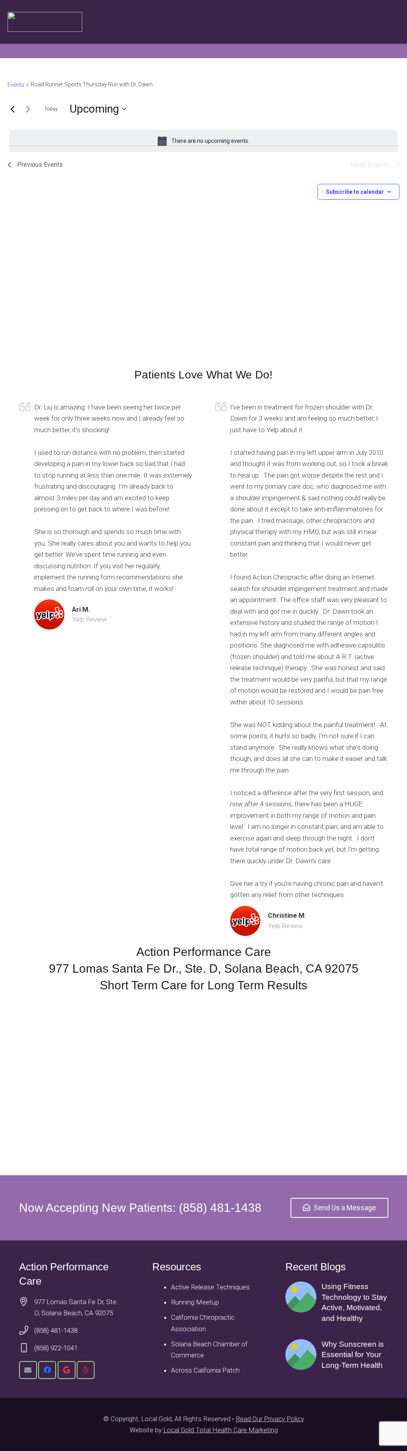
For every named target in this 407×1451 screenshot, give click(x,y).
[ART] (45, 22)
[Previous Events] (12, 109)
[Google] (67, 1370)
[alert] (203, 141)
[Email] (28, 1370)
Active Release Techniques (210, 1287)
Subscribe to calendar (355, 192)
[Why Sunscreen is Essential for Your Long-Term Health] (336, 1355)
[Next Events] (28, 109)
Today (51, 109)
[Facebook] (47, 1370)
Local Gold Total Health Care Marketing (220, 1430)
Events (16, 85)
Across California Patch (205, 1370)
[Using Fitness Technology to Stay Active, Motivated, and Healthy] (336, 1302)
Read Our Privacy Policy (270, 1419)
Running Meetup (195, 1302)
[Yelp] (86, 1370)
